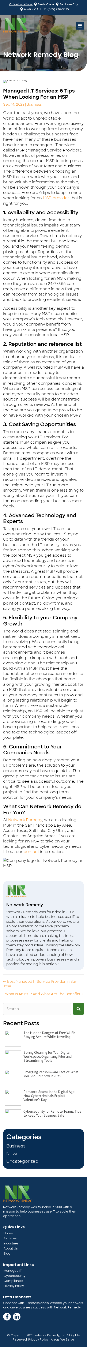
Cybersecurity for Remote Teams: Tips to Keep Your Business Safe (52, 1113)
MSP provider (56, 197)
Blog (7, 1253)
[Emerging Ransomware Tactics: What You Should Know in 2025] (13, 1078)
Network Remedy (25, 819)
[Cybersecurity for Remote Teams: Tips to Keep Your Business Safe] (13, 1117)
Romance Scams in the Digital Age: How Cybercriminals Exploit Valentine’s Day (49, 1095)
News (12, 1153)
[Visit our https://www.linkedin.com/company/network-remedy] (16, 1316)
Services (10, 1238)
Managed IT (13, 1270)
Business (34, 104)
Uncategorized (22, 1161)
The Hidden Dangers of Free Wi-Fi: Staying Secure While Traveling (49, 1034)
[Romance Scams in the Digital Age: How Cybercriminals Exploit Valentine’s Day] (13, 1098)
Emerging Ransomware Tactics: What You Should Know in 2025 (51, 1074)
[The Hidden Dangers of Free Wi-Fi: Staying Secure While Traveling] (13, 1039)
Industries (11, 1243)
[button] (78, 1008)
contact (31, 851)
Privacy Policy (14, 1286)
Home (8, 1233)
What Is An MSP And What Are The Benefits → (44, 994)
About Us (11, 1248)
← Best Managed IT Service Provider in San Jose (40, 983)
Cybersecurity (14, 1275)
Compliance (13, 1280)
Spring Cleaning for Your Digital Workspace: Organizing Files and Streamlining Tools (47, 1056)
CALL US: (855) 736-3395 (51, 9)
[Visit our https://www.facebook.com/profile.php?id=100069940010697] (7, 1316)
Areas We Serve (62, 1339)
